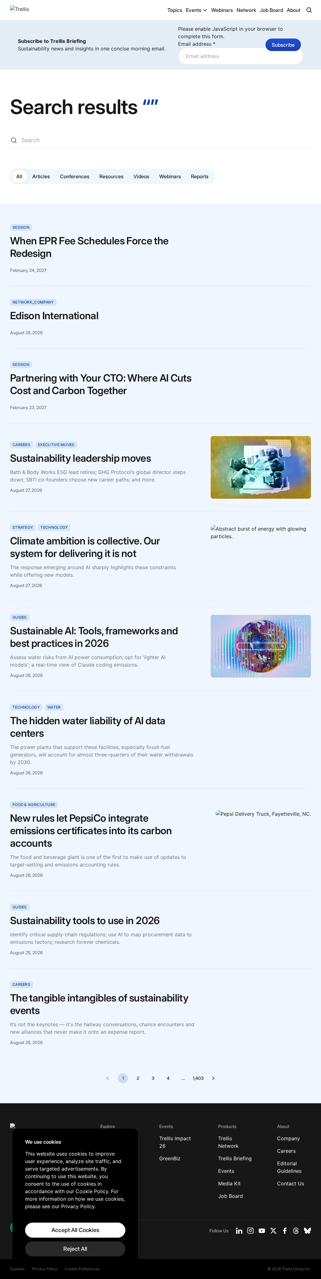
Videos (141, 176)
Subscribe (283, 45)
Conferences (74, 176)
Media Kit (229, 1183)
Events (193, 10)
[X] (273, 1231)
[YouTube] (262, 1231)
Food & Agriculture (34, 804)
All (19, 176)
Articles (41, 176)
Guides (20, 617)
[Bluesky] (307, 1231)
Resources (111, 176)
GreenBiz (170, 1158)
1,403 (198, 1078)
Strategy (23, 527)
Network (246, 10)
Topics (174, 10)
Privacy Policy (44, 1268)
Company (288, 1138)
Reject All (75, 1248)
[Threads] (296, 1231)
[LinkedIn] (239, 1231)
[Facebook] (285, 1231)
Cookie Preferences (82, 1268)
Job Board (271, 10)
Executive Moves (56, 444)
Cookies (17, 1268)
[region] (75, 1197)
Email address (196, 44)
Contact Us (290, 1183)
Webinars (222, 10)
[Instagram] (250, 1231)
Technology (54, 527)
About (293, 10)
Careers (21, 444)
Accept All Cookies (75, 1230)
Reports (199, 176)
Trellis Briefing (235, 1158)
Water (54, 707)
